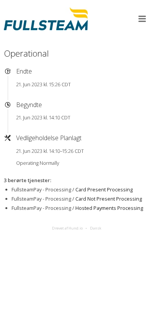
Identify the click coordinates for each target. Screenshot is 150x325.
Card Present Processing (104, 189)
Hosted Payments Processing (109, 207)
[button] (142, 19)
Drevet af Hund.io (67, 228)
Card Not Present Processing (108, 198)
